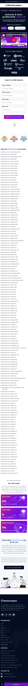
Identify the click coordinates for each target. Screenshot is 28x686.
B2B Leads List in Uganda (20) (9, 369)
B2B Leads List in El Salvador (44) (10, 331)
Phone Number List (20, 28)
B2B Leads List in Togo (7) (8, 428)
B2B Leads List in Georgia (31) (9, 338)
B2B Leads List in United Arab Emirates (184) (13, 240)
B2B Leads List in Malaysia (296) (10, 224)
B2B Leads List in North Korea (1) (10, 473)
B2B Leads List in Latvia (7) (8, 426)
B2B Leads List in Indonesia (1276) (10, 163)
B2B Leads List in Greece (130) (9, 266)
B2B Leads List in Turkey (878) (9, 184)
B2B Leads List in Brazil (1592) (9, 159)
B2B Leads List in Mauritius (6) (9, 431)
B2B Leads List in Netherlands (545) (11, 194)
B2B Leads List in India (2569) (9, 154)
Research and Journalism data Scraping (11, 665)
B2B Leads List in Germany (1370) (10, 161)
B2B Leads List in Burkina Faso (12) (10, 398)
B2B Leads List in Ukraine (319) (9, 222)
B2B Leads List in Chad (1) (8, 470)
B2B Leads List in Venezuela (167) (10, 250)
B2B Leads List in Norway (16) (9, 385)
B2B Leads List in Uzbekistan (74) (10, 301)
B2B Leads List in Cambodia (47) (10, 322)
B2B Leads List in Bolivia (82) (9, 296)
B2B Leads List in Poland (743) (9, 187)
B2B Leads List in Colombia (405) (10, 208)
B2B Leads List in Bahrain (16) (9, 383)
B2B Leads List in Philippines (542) (10, 196)
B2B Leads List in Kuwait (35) (9, 336)
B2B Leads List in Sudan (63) (9, 313)
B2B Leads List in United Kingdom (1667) (12, 156)
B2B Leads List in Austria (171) (9, 247)
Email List (11, 28)
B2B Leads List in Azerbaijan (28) (10, 343)
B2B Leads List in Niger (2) (8, 461)
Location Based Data (6, 642)
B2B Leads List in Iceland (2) (9, 463)
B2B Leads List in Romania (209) (10, 236)
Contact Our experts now (14, 567)
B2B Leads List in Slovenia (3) (9, 454)
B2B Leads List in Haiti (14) (8, 391)
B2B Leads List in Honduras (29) (10, 341)
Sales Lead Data (5, 653)
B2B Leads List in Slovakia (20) (9, 366)
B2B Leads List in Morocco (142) (10, 257)
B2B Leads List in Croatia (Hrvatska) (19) (12, 371)
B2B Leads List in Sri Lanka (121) (10, 275)
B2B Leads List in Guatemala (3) (10, 456)
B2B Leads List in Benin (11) (8, 403)
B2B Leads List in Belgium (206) (10, 238)
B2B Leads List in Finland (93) (9, 285)
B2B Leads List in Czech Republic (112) (11, 278)
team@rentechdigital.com (10, 676)
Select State (5, 99)
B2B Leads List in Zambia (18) (9, 376)
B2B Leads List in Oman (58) (9, 317)
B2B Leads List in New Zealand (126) (11, 273)
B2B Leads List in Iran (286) (9, 226)
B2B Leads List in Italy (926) (9, 180)
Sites (2, 632)
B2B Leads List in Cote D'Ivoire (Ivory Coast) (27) (14, 348)
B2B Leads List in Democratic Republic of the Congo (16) (13, 388)
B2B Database (4, 644)
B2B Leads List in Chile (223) (9, 233)
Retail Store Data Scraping (8, 662)
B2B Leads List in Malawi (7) (9, 421)
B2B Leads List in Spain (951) (9, 177)
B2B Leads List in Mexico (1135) (9, 170)
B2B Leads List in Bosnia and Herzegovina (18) (13, 378)
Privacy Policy (4, 639)
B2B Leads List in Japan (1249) (9, 166)
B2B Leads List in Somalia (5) (9, 438)
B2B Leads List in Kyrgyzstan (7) (10, 412)
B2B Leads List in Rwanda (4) (9, 442)
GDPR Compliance (6, 637)
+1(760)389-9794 (8, 673)
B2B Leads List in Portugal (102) (10, 282)
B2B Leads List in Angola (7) (9, 424)
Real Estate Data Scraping (8, 651)
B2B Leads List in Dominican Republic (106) (12, 280)
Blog (2, 630)
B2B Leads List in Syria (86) (9, 294)
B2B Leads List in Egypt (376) (9, 212)
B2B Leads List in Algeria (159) (9, 254)
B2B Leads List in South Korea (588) (11, 189)
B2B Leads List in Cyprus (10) (9, 405)
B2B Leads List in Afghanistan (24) (10, 355)
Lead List (4, 28)
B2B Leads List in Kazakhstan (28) (10, 345)
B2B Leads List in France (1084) (10, 173)
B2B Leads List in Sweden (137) (10, 261)
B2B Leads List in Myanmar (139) (10, 259)
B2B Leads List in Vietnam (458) (10, 203)
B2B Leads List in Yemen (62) (9, 315)
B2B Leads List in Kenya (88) (9, 292)
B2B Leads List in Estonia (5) (9, 440)
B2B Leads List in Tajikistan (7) (9, 414)
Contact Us (20, 1)
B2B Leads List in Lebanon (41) (9, 334)
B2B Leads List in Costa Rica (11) (10, 400)
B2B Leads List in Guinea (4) (9, 447)
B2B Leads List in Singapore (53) (10, 320)
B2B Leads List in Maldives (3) (9, 449)
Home (2, 623)
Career (3, 628)
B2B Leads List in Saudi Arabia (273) (11, 229)
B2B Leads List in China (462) (9, 201)
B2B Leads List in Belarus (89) (9, 287)
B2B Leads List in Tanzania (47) (10, 327)
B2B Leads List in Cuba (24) (9, 352)
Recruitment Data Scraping (8, 658)
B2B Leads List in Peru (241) (9, 231)
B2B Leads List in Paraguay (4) (9, 445)
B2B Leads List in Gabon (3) (9, 452)
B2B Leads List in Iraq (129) (8, 268)
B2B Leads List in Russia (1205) (9, 168)
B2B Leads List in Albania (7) (9, 417)
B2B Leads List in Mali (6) (8, 435)
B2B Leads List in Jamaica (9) (9, 407)
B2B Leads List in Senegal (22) (9, 362)
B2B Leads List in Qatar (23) (9, 357)
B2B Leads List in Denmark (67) (10, 310)
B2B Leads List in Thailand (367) (10, 215)
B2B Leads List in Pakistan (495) (10, 198)
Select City (5, 106)
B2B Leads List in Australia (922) (10, 182)
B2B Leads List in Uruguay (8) (9, 410)
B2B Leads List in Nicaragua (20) (10, 364)
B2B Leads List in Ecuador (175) (10, 243)
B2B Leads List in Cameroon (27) (10, 350)
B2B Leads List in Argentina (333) (10, 219)
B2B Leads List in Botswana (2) (9, 468)
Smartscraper (4, 10)
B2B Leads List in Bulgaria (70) (9, 308)
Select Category (6, 85)
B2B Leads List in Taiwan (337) (9, 217)
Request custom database (14, 117)
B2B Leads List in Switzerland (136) (10, 264)
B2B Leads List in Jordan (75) (9, 299)
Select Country (6, 92)
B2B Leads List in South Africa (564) (11, 191)
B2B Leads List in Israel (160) (9, 252)
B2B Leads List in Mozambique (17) (10, 380)
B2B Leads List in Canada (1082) (10, 175)
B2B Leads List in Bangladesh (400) (11, 210)
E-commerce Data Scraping (8, 655)
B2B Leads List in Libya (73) (9, 303)
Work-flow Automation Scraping (9, 667)
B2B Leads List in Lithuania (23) (9, 359)
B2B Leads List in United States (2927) (11, 152)
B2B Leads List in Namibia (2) (9, 466)
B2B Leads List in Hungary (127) (10, 271)
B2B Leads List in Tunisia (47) (9, 324)
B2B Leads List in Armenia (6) (9, 433)
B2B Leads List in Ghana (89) (9, 289)
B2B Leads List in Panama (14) (9, 393)
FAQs (2, 625)
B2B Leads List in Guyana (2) (9, 459)
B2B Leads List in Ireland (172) (9, 245)
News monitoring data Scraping (9, 660)
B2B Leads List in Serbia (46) (9, 329)
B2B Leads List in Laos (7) (8, 419)
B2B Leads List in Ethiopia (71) (9, 306)
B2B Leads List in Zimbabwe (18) (10, 373)
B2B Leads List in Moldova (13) (9, 396)
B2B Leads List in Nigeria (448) (9, 205)
